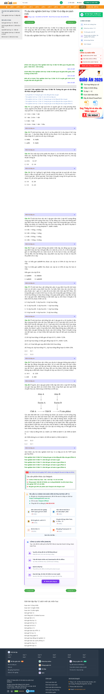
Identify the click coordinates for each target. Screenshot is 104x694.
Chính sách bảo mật (51, 682)
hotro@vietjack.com (79, 689)
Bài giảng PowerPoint (13, 670)
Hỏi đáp (44, 669)
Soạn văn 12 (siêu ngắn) (31, 610)
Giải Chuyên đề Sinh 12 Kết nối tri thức (11, 26)
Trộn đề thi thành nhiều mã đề (78, 667)
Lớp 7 (49, 7)
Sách (80, 2)
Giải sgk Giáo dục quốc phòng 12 (34, 640)
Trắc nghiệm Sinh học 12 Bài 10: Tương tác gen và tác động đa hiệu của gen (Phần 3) (48, 101)
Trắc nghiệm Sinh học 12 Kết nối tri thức (11, 33)
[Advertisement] (50, 50)
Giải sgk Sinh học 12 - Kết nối (10, 23)
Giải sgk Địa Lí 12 (29, 628)
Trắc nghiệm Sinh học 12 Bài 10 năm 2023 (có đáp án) (40, 97)
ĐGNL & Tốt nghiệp (13, 672)
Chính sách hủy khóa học (52, 690)
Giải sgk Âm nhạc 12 (30, 643)
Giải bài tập (14, 652)
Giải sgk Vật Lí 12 (29, 618)
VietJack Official (43, 501)
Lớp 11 (76, 7)
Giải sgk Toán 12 (29, 613)
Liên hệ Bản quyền (51, 692)
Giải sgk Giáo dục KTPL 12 (32, 630)
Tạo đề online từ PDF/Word (77, 664)
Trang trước (30, 22)
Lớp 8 (56, 7)
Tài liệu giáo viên (17, 661)
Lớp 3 (24, 7)
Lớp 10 (69, 7)
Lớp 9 (62, 7)
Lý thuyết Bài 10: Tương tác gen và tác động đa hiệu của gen (42, 95)
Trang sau (71, 22)
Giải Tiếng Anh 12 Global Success (34, 615)
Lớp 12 (83, 7)
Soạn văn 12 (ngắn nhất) (31, 608)
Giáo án (10, 667)
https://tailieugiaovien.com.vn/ (39, 498)
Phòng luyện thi (46, 665)
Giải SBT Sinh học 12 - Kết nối (10, 30)
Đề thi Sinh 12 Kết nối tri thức (10, 37)
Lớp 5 (37, 7)
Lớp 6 (43, 7)
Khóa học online (46, 661)
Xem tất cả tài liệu (50, 535)
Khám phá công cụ (51, 581)
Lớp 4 (31, 7)
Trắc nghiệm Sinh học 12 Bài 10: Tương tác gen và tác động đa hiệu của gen (46, 99)
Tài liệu (72, 2)
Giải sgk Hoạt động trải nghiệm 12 (34, 638)
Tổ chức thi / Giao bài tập (76, 670)
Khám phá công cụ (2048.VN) (91, 66)
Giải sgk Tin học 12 (30, 633)
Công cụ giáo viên (92, 2)
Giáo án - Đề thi (93, 7)
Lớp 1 (12, 7)
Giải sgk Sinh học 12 (30, 623)
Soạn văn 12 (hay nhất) (31, 605)
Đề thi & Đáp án (12, 664)
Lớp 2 (18, 7)
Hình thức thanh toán (51, 685)
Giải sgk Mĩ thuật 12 (30, 645)
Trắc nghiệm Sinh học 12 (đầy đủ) (11, 15)
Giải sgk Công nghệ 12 (31, 635)
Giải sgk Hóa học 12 (30, 620)
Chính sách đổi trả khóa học (53, 687)
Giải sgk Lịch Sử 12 (30, 625)
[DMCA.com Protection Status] (19, 691)
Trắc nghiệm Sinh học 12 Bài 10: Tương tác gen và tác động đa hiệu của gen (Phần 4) (48, 103)
